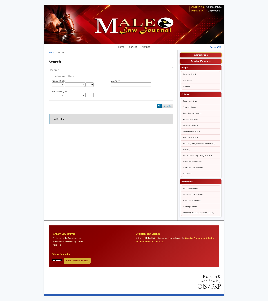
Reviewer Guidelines (192, 201)
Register (210, 7)
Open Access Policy (191, 131)
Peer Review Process (192, 113)
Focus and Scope (190, 101)
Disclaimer (187, 174)
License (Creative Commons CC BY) (198, 213)
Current (133, 46)
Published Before (59, 91)
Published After (58, 80)
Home (121, 46)
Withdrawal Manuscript (192, 162)
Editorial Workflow (190, 125)
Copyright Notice (190, 207)
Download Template (201, 61)
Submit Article (201, 55)
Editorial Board (189, 74)
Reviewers (187, 80)
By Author (115, 80)
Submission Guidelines (193, 195)
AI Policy (186, 149)
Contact (186, 86)
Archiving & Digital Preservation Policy (199, 143)
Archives (146, 46)
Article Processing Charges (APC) (197, 156)
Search (217, 46)
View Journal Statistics (77, 261)
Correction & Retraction (193, 168)
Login (219, 7)
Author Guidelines (190, 189)
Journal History (189, 107)
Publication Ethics (190, 119)
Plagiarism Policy (190, 137)
